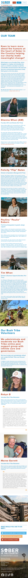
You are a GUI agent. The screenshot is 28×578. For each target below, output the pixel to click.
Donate (3, 564)
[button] (19, 3)
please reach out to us (14, 91)
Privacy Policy (5, 562)
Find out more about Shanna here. (13, 143)
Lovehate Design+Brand (7, 571)
